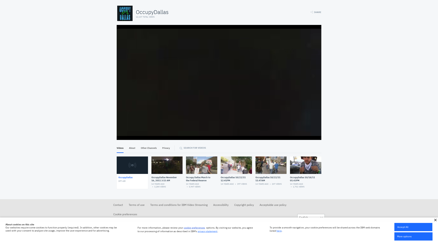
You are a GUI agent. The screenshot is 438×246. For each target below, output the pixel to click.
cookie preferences (194, 227)
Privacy (166, 148)
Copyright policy (244, 205)
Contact (118, 205)
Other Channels (149, 148)
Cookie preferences (125, 214)
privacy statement (207, 231)
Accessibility (221, 205)
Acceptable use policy (273, 205)
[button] (435, 220)
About (132, 148)
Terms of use (137, 205)
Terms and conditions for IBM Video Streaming (179, 205)
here (279, 230)
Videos (120, 148)
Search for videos (195, 147)
